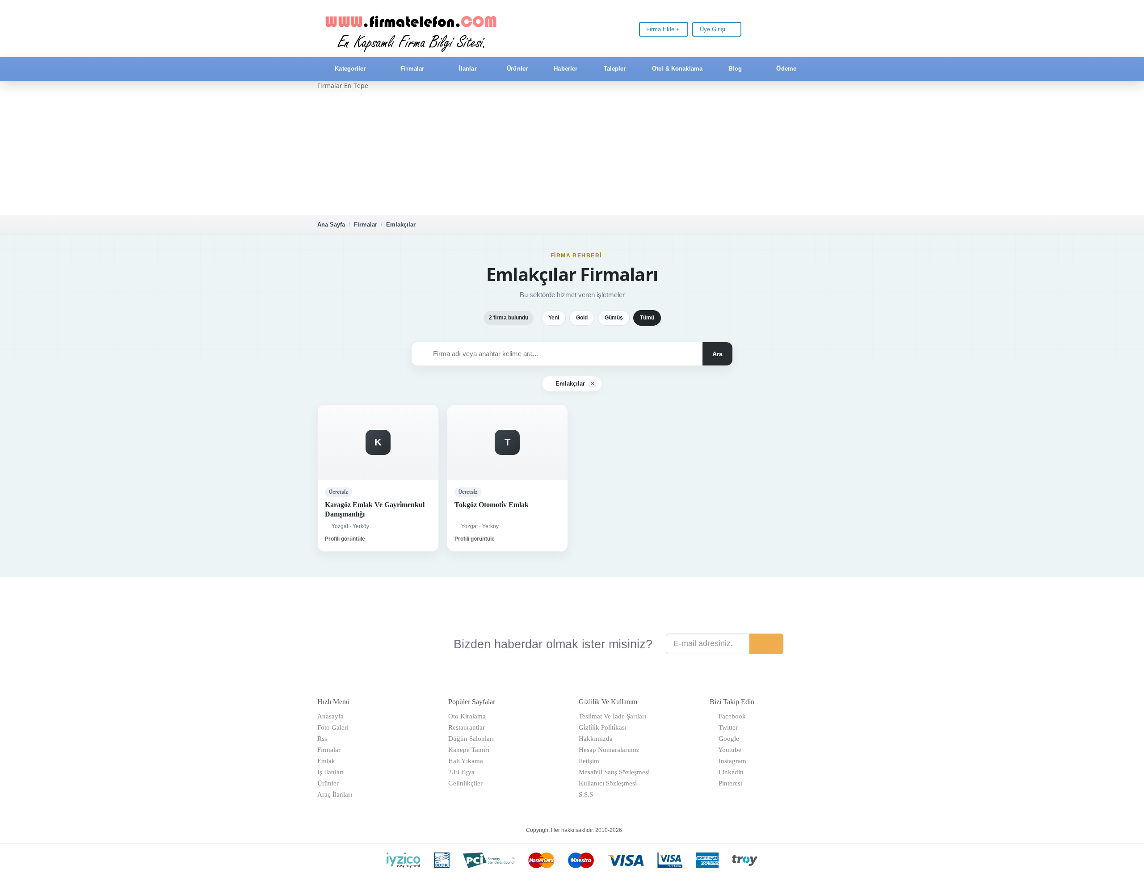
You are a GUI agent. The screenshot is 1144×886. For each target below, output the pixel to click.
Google (727, 738)
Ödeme (785, 68)
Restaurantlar (466, 727)
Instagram (730, 760)
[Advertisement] (572, 152)
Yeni (553, 318)
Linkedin (729, 772)
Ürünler (516, 68)
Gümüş (614, 318)
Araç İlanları (334, 794)
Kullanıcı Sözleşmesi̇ (608, 783)
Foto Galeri (333, 727)
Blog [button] (735, 68)
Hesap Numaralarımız (609, 749)
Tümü (647, 318)
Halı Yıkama (465, 760)
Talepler (614, 68)
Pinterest (728, 783)
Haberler (564, 68)
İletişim (589, 760)
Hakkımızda (596, 738)
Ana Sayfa (331, 224)
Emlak (326, 760)
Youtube (728, 749)
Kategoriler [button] (350, 68)
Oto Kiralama (467, 716)
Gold (582, 318)
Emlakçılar (401, 224)
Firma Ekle (661, 29)
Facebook (730, 716)
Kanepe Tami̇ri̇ (468, 749)
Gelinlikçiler (465, 783)
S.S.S (586, 794)
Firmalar (365, 224)
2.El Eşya (461, 772)
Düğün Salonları (471, 738)
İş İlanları (330, 772)
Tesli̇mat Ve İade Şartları (612, 716)
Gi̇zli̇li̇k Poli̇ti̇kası (603, 727)
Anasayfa (330, 716)
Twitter (726, 727)
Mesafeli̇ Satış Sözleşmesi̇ (614, 772)
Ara (717, 353)
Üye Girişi (713, 29)
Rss (322, 738)
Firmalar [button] (412, 68)
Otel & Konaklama (676, 68)
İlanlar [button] (468, 68)
